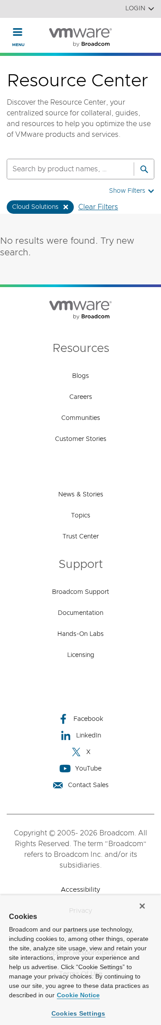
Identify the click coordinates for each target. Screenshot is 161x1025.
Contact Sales (88, 785)
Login (135, 8)
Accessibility (80, 889)
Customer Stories (80, 439)
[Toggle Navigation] (17, 31)
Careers (80, 397)
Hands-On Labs (80, 634)
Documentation (80, 613)
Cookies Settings (78, 1013)
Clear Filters (98, 207)
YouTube (88, 769)
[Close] (142, 906)
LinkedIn (88, 736)
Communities (80, 418)
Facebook (88, 719)
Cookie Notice (78, 995)
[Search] (144, 169)
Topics (80, 515)
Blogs (80, 376)
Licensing (80, 655)
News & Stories (80, 494)
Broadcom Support (80, 592)
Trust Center (81, 537)
